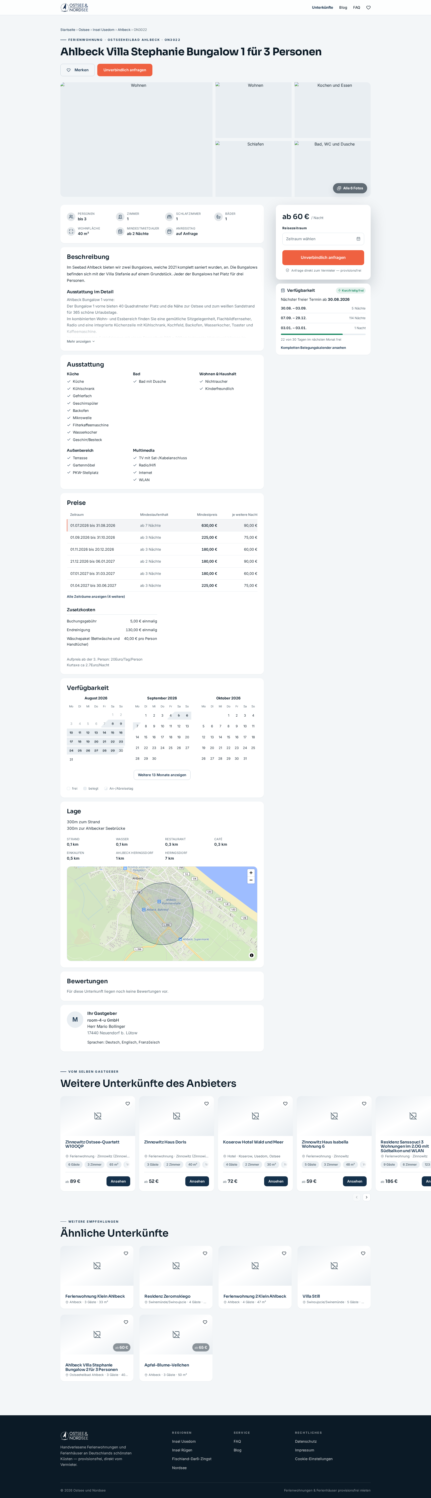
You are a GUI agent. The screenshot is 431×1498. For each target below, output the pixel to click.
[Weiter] (367, 1197)
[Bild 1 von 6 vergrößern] (136, 139)
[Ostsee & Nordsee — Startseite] (74, 7)
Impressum (304, 1450)
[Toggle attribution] (252, 955)
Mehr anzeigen (79, 341)
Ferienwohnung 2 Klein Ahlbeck (254, 1296)
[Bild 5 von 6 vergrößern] (333, 169)
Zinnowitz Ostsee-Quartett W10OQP (92, 1144)
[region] (162, 914)
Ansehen (118, 1181)
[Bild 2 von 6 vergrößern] (254, 110)
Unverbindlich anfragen (125, 70)
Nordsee (179, 1468)
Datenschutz (306, 1441)
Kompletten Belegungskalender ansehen (313, 347)
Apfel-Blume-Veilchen (166, 1365)
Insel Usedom (103, 30)
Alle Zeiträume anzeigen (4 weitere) (96, 597)
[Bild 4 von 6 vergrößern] (254, 169)
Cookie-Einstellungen (314, 1459)
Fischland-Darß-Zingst (192, 1459)
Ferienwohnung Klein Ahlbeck (95, 1296)
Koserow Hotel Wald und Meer (253, 1142)
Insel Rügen (182, 1450)
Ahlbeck (124, 30)
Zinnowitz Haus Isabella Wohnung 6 (325, 1144)
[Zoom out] (251, 880)
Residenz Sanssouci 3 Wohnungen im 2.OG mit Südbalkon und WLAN (405, 1146)
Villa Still (311, 1296)
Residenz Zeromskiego (167, 1296)
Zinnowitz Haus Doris (165, 1142)
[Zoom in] (251, 872)
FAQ (356, 7)
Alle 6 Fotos (353, 188)
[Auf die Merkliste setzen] (127, 1103)
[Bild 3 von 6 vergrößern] (333, 110)
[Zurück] (357, 1197)
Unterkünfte (322, 7)
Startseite (67, 30)
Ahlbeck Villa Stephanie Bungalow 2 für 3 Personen (91, 1367)
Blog (343, 7)
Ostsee (84, 30)
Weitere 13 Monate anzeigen (162, 775)
